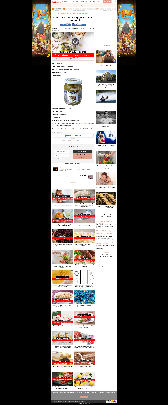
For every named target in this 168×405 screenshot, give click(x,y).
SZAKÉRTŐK (65, 1)
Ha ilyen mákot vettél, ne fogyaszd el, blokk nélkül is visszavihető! (62, 367)
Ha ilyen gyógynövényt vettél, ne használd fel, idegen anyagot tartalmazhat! (62, 245)
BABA (68, 5)
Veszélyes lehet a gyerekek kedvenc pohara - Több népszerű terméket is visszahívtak (62, 204)
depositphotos (61, 132)
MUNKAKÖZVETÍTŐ (74, 1)
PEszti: (98, 264)
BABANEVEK (110, 5)
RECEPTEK (104, 5)
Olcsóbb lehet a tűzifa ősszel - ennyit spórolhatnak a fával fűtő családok (106, 207)
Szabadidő (72, 13)
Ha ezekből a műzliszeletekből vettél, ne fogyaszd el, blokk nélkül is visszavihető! (62, 347)
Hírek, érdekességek (82, 13)
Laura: (102, 268)
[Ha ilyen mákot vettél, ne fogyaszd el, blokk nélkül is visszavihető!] (62, 358)
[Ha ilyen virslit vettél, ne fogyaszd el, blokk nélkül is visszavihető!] (84, 318)
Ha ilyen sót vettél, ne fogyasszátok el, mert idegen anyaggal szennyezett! (84, 224)
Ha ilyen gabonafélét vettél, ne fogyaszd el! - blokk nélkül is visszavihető (62, 306)
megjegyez (62, 158)
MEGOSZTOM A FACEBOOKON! (74, 135)
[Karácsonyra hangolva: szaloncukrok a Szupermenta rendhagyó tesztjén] (84, 297)
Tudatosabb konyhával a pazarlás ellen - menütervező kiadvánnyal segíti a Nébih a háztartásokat (62, 266)
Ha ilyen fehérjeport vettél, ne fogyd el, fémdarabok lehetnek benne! (84, 367)
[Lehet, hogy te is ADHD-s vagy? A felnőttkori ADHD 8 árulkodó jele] (106, 56)
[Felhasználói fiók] (113, 1)
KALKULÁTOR (84, 1)
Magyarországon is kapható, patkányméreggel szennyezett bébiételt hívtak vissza (62, 224)
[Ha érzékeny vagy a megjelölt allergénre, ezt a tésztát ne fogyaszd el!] (62, 277)
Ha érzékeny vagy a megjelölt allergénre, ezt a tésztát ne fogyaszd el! (62, 286)
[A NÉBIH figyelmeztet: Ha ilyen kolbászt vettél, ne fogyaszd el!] (84, 257)
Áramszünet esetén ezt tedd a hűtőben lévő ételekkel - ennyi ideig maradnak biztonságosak (106, 167)
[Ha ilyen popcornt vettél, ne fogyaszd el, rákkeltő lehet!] (84, 236)
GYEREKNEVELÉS (75, 5)
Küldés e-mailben (79, 24)
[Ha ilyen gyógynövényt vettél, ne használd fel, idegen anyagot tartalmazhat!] (62, 236)
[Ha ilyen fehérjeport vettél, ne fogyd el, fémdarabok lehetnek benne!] (84, 358)
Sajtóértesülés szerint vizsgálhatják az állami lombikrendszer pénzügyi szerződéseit (105, 221)
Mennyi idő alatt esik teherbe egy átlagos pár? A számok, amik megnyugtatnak (106, 146)
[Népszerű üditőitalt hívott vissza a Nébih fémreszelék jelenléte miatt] (84, 379)
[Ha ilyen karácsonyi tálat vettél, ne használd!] (62, 318)
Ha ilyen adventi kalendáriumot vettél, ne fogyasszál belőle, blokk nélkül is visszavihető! (84, 347)
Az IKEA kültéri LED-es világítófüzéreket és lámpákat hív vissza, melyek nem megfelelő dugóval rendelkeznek (84, 286)
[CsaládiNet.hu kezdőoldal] (56, 1)
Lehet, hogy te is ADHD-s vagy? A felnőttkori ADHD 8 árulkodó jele (106, 64)
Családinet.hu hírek (63, 13)
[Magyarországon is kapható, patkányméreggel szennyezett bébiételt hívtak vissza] (62, 216)
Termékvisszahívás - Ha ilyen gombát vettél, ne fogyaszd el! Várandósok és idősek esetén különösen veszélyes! (84, 205)
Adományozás (109, 392)
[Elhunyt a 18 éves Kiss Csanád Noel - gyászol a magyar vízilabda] (106, 117)
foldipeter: (101, 259)
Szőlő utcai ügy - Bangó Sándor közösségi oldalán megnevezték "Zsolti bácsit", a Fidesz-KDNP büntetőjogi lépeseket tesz (106, 85)
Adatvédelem (70, 392)
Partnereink (93, 392)
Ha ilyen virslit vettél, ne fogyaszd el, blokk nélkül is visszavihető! (84, 326)
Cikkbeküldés (101, 392)
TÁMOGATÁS (107, 1)
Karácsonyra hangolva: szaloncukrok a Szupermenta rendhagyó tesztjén (84, 306)
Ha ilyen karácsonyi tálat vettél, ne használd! (62, 326)
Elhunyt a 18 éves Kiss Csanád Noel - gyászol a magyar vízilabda (106, 125)
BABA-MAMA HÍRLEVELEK (95, 1)
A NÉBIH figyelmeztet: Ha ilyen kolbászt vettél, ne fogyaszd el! (84, 265)
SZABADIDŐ (97, 5)
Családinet (68, 23)
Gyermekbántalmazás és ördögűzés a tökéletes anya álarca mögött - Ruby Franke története (71, 177)
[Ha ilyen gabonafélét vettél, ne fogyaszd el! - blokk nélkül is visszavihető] (62, 297)
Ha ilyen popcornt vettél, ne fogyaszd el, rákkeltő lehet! (84, 245)
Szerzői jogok (78, 392)
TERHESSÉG (62, 5)
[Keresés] (115, 1)
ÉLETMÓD (91, 5)
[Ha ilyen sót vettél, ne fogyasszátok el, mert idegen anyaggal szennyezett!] (84, 216)
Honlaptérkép (86, 392)
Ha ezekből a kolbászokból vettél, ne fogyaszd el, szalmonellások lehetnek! (62, 387)
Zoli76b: (100, 262)
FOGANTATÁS (55, 5)
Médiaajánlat (63, 392)
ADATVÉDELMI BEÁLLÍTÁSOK (84, 403)
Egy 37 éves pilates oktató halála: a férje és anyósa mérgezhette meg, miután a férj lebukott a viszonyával (74, 170)
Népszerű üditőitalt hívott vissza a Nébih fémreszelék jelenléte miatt (84, 387)
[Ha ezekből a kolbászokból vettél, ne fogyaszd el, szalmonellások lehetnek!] (62, 379)
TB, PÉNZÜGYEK (83, 5)
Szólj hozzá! (65, 24)
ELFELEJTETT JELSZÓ (82, 154)
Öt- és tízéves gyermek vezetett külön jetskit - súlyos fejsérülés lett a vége (106, 105)
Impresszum (55, 392)
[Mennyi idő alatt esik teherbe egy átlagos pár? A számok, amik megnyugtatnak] (106, 137)
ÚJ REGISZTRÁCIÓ (82, 157)
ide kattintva (84, 123)
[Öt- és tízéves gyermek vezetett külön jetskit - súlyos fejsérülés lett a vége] (106, 96)
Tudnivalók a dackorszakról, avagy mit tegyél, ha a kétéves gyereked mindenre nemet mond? (106, 186)
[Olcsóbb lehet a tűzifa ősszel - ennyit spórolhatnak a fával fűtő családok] (106, 198)
